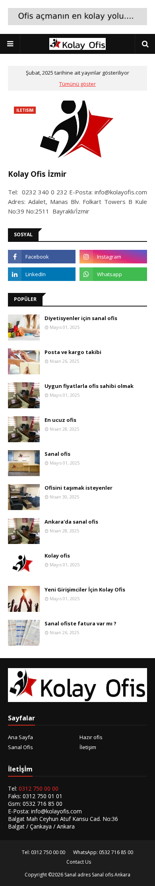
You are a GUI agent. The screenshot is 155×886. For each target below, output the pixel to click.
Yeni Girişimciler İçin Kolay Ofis (85, 589)
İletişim (87, 747)
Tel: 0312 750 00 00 (43, 852)
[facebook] (42, 256)
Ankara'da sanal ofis (71, 521)
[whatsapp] (113, 274)
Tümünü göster (77, 83)
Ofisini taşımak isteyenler (78, 487)
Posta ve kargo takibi (73, 352)
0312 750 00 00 (38, 788)
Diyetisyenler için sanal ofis (81, 318)
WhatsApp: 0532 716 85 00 (103, 852)
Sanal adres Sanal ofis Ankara (97, 874)
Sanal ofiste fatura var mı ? (80, 623)
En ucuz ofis (60, 419)
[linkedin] (42, 274)
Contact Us (78, 861)
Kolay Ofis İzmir (37, 174)
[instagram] (113, 256)
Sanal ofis (57, 453)
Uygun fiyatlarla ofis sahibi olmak (89, 386)
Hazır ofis (91, 737)
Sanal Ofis (20, 747)
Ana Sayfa (20, 737)
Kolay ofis (57, 555)
